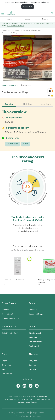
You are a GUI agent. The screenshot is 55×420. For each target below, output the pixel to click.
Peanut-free (33, 369)
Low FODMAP (7, 374)
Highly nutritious (35, 337)
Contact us (33, 310)
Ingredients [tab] (46, 104)
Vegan (4, 361)
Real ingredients (35, 342)
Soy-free (32, 365)
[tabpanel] (27, 128)
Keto (25, 144)
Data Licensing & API (10, 333)
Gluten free (12, 144)
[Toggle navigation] (3, 13)
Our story (5, 310)
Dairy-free (33, 361)
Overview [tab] (9, 104)
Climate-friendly (35, 333)
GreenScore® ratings (10, 318)
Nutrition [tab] (27, 104)
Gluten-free (6, 365)
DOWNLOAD (27, 7)
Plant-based (34, 346)
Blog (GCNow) (7, 314)
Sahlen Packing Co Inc (10, 85)
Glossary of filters (36, 314)
